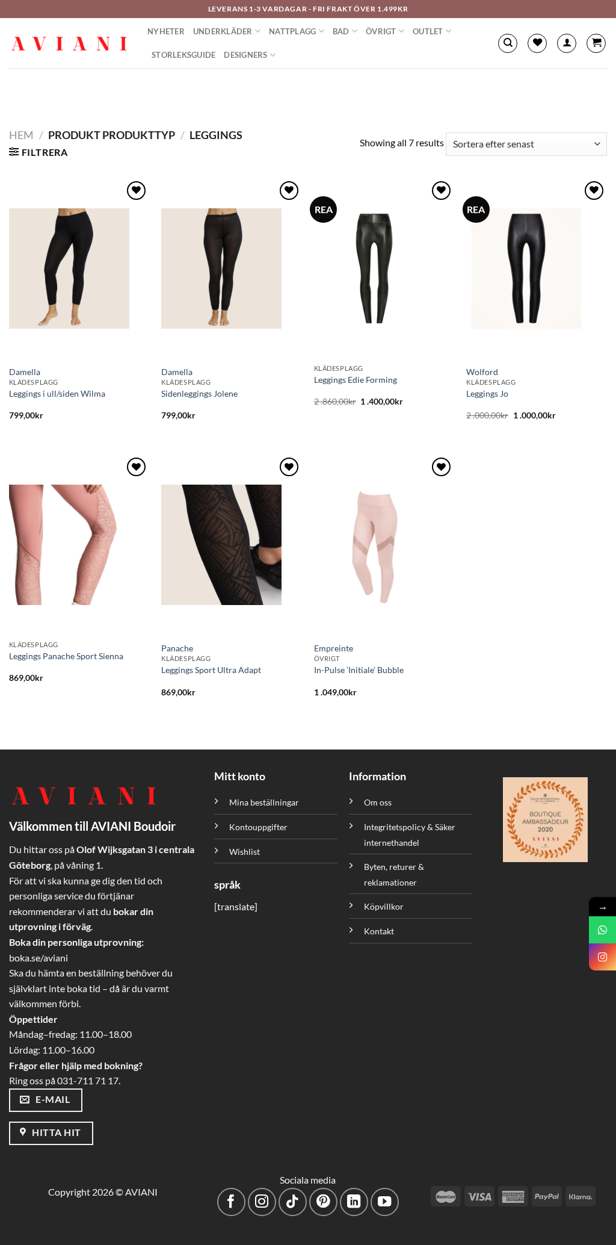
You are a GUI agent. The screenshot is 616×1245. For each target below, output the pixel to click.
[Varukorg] (596, 43)
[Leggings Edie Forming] (384, 268)
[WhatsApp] (602, 929)
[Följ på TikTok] (293, 1202)
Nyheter (166, 31)
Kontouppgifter (258, 827)
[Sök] (507, 43)
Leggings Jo (487, 393)
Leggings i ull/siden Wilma (57, 393)
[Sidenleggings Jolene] (231, 268)
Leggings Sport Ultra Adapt (211, 670)
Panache (177, 648)
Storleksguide (183, 55)
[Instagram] (602, 956)
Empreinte (333, 648)
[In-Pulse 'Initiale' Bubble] (384, 545)
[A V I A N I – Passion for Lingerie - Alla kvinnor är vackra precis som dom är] (69, 43)
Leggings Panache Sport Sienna (66, 656)
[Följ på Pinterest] (323, 1202)
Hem (21, 134)
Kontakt (379, 931)
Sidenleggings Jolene (199, 393)
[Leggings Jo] (536, 268)
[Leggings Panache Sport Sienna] (79, 545)
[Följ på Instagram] (262, 1202)
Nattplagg (292, 31)
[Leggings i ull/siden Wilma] (79, 268)
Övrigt (381, 31)
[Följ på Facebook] (231, 1202)
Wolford (482, 372)
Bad (341, 31)
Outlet (428, 31)
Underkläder (223, 31)
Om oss (378, 802)
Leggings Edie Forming (355, 379)
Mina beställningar (265, 802)
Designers (245, 55)
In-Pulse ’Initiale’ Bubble (359, 670)
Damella (24, 372)
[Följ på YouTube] (385, 1202)
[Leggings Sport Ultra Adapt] (231, 545)
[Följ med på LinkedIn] (354, 1202)
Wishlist (244, 851)
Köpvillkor (384, 906)
